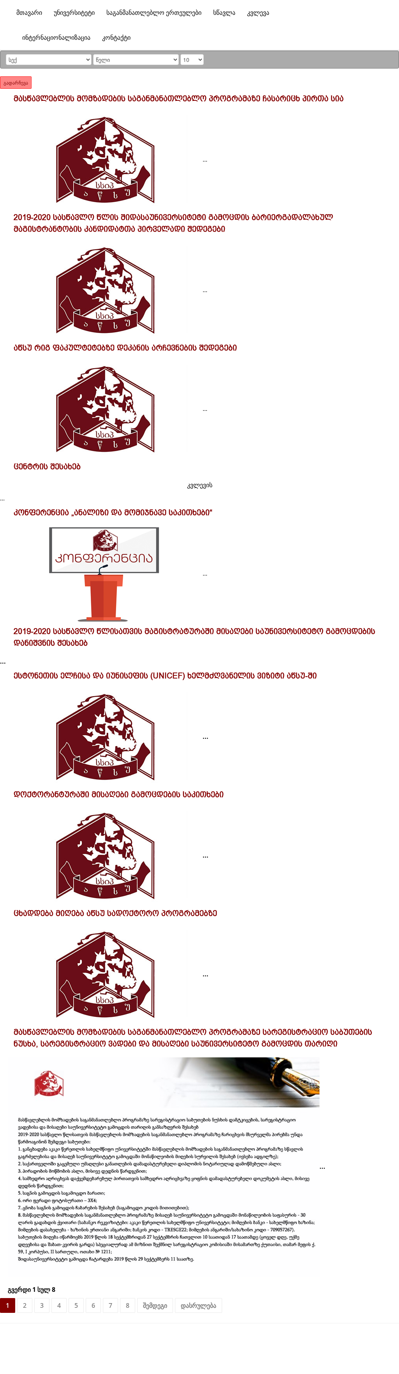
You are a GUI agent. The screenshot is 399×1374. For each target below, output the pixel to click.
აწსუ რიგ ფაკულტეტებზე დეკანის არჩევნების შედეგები (125, 347)
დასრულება (198, 1305)
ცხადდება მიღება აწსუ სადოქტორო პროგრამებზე (115, 913)
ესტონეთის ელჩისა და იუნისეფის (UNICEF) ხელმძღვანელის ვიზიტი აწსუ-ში (165, 675)
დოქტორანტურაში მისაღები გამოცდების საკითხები (119, 794)
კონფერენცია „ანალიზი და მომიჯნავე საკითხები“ (113, 512)
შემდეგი (155, 1305)
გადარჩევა (16, 82)
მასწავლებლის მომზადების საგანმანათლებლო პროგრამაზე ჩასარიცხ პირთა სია (179, 98)
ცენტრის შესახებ (47, 466)
